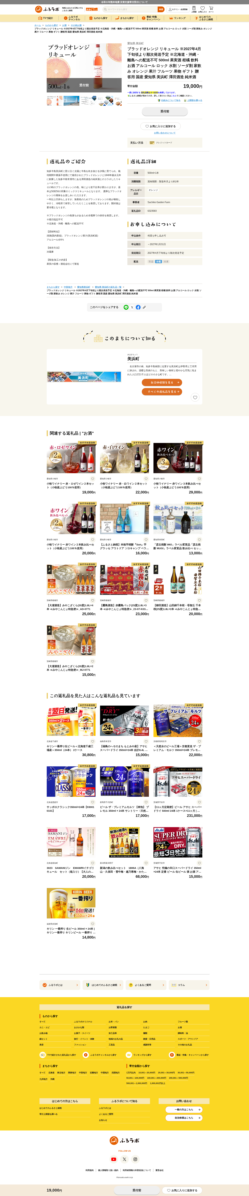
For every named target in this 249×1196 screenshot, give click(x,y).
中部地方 (68, 287)
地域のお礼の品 (116, 1039)
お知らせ (103, 1120)
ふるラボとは (105, 1108)
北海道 (51, 1072)
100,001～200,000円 (156, 1078)
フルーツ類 (183, 1021)
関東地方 (72, 1072)
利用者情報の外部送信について (137, 1170)
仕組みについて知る (171, 100)
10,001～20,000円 (146, 1072)
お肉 (145, 1021)
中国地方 (105, 1072)
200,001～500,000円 (178, 1078)
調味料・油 (183, 1033)
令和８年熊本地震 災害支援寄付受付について (124, 2)
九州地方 (43, 1079)
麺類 (145, 1033)
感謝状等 (147, 1045)
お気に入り (202, 12)
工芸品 (112, 1045)
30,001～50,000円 (186, 1072)
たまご (146, 1027)
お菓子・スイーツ (82, 1033)
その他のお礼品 (185, 1045)
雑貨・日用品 (149, 1039)
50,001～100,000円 (135, 1078)
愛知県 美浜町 (135, 43)
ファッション (80, 1045)
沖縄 (52, 1079)
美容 (41, 1045)
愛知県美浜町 (83, 287)
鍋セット (43, 1039)
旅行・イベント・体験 (84, 1039)
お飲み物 (43, 1033)
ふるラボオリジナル (83, 1021)
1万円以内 (131, 1072)
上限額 (194, 12)
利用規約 (90, 1170)
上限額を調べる (194, 100)
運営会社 (159, 1170)
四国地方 (116, 1072)
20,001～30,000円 (166, 1072)
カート (211, 12)
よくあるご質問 (106, 1114)
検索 (161, 9)
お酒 (64, 25)
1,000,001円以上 (157, 1083)
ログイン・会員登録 (179, 9)
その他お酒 (76, 25)
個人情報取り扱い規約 (108, 1170)
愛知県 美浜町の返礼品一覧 (108, 287)
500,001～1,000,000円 (136, 1083)
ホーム (37, 25)
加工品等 (113, 1033)
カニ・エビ (44, 1027)
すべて (42, 1021)
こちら (174, 96)
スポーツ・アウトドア (188, 1039)
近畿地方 (94, 1072)
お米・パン (114, 1021)
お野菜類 (113, 1027)
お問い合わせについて (165, 133)
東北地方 (61, 1072)
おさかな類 (79, 1027)
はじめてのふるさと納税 (50, 1108)
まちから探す (53, 287)
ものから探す (51, 25)
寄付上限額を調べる (48, 1114)
